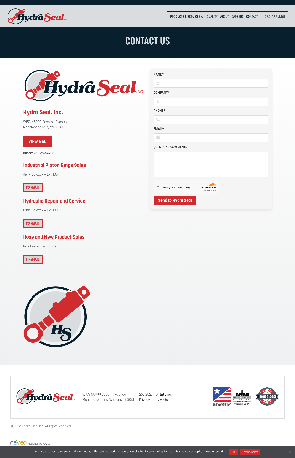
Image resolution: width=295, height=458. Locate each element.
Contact (252, 17)
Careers (238, 17)
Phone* (159, 111)
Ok (233, 452)
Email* (159, 129)
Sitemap (168, 400)
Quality (212, 17)
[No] (289, 452)
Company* (162, 93)
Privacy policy (250, 452)
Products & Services (185, 17)
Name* (159, 74)
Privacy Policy (149, 400)
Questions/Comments (170, 147)
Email (35, 188)
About (224, 17)
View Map (38, 142)
